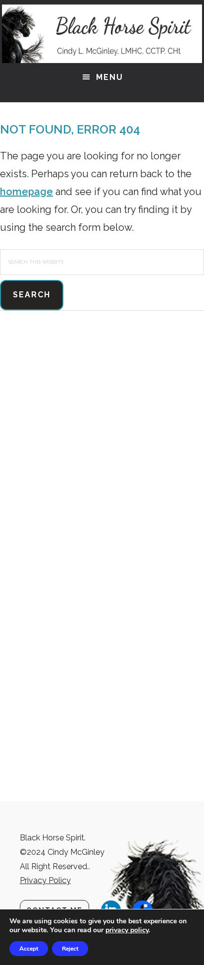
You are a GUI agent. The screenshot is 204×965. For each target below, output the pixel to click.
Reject (70, 949)
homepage (26, 192)
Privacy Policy (45, 880)
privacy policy (127, 930)
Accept (28, 949)
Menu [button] (109, 77)
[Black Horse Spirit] (102, 33)
